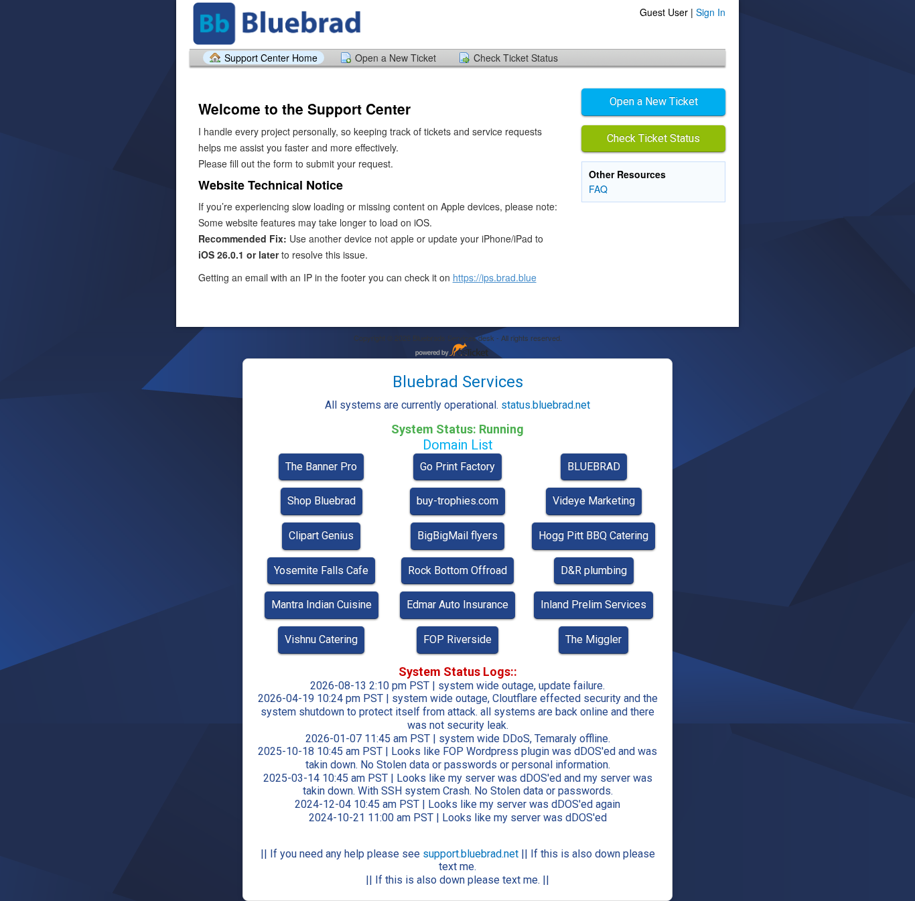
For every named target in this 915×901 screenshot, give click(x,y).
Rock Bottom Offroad (457, 570)
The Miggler (593, 639)
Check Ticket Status (516, 57)
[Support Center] (279, 24)
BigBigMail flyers (457, 535)
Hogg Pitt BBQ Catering (593, 535)
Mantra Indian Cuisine (321, 604)
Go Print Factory (457, 466)
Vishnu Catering (321, 639)
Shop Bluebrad (321, 500)
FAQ (598, 189)
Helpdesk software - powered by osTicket (457, 350)
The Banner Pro (321, 466)
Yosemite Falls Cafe (321, 570)
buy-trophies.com (457, 500)
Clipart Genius (321, 535)
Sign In (710, 12)
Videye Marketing (594, 500)
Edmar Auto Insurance (457, 604)
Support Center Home (271, 57)
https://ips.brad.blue (495, 277)
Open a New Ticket (395, 57)
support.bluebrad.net (470, 853)
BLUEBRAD (593, 466)
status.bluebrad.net (545, 405)
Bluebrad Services (458, 381)
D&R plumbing (594, 570)
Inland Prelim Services (593, 604)
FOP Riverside (457, 639)
